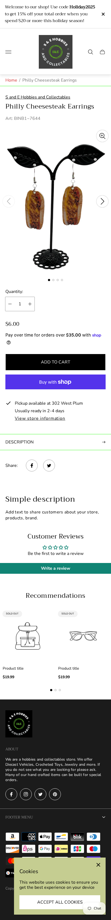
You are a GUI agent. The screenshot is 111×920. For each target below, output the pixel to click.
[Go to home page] (55, 52)
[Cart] (102, 52)
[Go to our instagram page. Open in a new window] (26, 794)
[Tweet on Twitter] (49, 465)
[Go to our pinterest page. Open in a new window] (55, 794)
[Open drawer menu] (8, 52)
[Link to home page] (18, 724)
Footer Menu (19, 817)
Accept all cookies (60, 902)
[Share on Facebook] (32, 465)
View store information (40, 418)
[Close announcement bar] (102, 14)
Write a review (55, 568)
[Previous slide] (9, 201)
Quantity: (14, 291)
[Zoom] (102, 136)
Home (11, 80)
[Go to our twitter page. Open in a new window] (40, 794)
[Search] (90, 52)
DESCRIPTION (19, 442)
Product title (13, 668)
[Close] (98, 865)
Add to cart (55, 362)
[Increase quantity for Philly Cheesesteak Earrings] (29, 304)
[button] (49, 280)
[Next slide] (102, 201)
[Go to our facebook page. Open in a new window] (11, 794)
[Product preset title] (28, 636)
